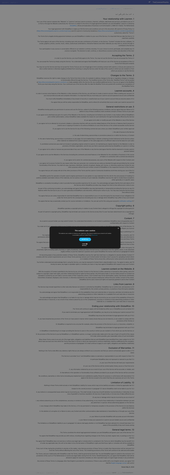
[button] (85, 244)
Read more (95, 235)
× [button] (118, 228)
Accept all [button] (85, 239)
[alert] (85, 237)
